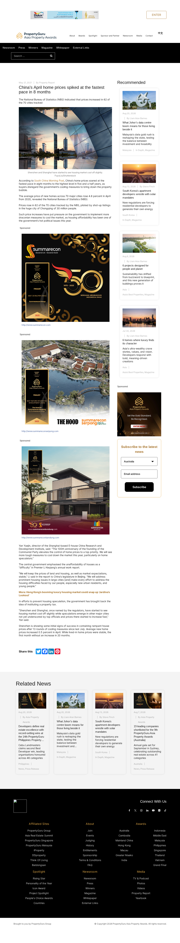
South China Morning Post (49, 180)
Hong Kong (124, 845)
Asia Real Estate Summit (39, 835)
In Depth (140, 150)
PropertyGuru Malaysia (39, 845)
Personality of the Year (39, 883)
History (90, 845)
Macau (124, 850)
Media (139, 35)
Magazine (47, 47)
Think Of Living (39, 860)
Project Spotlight (39, 893)
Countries (39, 902)
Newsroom (128, 35)
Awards (81, 35)
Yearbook (141, 898)
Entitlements (90, 850)
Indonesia (159, 830)
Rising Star (39, 878)
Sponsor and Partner (110, 35)
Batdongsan (39, 865)
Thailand (160, 855)
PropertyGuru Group (39, 830)
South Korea (129, 215)
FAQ (90, 865)
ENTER (156, 15)
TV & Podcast (141, 878)
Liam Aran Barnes (138, 118)
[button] (139, 461)
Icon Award (39, 888)
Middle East (159, 835)
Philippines (23, 764)
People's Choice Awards (39, 898)
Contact (149, 35)
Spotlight (93, 35)
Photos (141, 883)
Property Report (47, 82)
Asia (125, 289)
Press (21, 47)
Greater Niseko (124, 855)
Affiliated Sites (39, 824)
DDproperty (39, 855)
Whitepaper (62, 47)
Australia (138, 764)
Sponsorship (90, 855)
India (124, 860)
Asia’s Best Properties (133, 294)
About (72, 35)
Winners (33, 47)
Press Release (32, 768)
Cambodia (124, 835)
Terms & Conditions (90, 860)
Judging (90, 840)
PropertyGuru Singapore (39, 840)
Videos (141, 888)
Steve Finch (149, 186)
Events (90, 835)
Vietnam (159, 860)
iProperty (39, 850)
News (21, 768)
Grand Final (159, 865)
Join (90, 830)
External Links (81, 47)
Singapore (160, 850)
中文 (160, 32)
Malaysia (127, 150)
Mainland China (124, 840)
